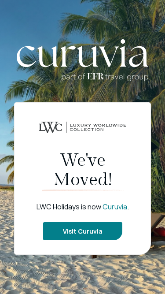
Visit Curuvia (83, 231)
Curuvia (115, 207)
